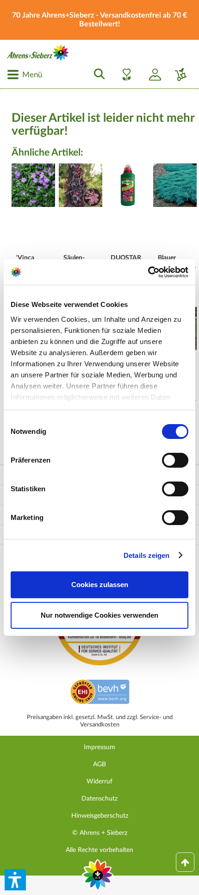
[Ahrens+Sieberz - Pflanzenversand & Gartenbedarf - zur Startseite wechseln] (38, 52)
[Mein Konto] (151, 74)
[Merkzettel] (124, 74)
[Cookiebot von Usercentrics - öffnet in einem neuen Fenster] (147, 272)
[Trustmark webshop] (100, 693)
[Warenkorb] (177, 74)
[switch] (175, 460)
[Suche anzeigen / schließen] (96, 74)
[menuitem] (24, 74)
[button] (15, 879)
